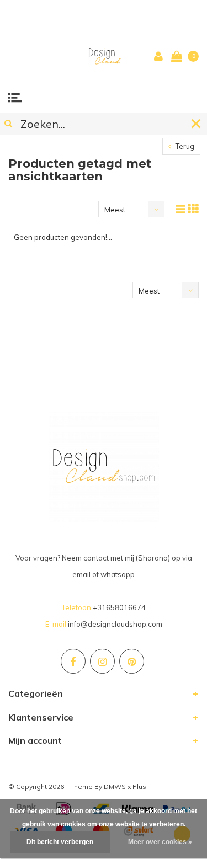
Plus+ (141, 786)
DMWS (115, 786)
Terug (184, 146)
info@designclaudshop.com (115, 624)
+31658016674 (119, 607)
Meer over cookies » (160, 842)
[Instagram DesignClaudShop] (102, 661)
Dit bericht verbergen (59, 842)
